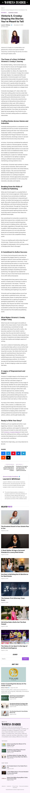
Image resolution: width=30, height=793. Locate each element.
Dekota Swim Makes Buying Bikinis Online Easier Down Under (17, 778)
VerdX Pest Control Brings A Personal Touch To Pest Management (17, 697)
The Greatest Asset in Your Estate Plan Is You (17, 766)
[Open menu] (3, 2)
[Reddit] (3, 457)
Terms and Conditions (23, 786)
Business (3, 12)
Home (2, 7)
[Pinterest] (13, 453)
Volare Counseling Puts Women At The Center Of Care (16, 744)
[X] (8, 453)
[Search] (27, 2)
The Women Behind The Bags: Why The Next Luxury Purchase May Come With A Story (19, 705)
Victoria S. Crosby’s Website (12, 432)
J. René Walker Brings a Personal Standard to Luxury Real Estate (17, 772)
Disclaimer (15, 787)
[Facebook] (3, 453)
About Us (4, 786)
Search (25, 658)
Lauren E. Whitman (5, 25)
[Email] (8, 457)
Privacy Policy (15, 786)
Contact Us (9, 786)
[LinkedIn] (18, 453)
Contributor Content (13, 12)
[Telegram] (23, 453)
